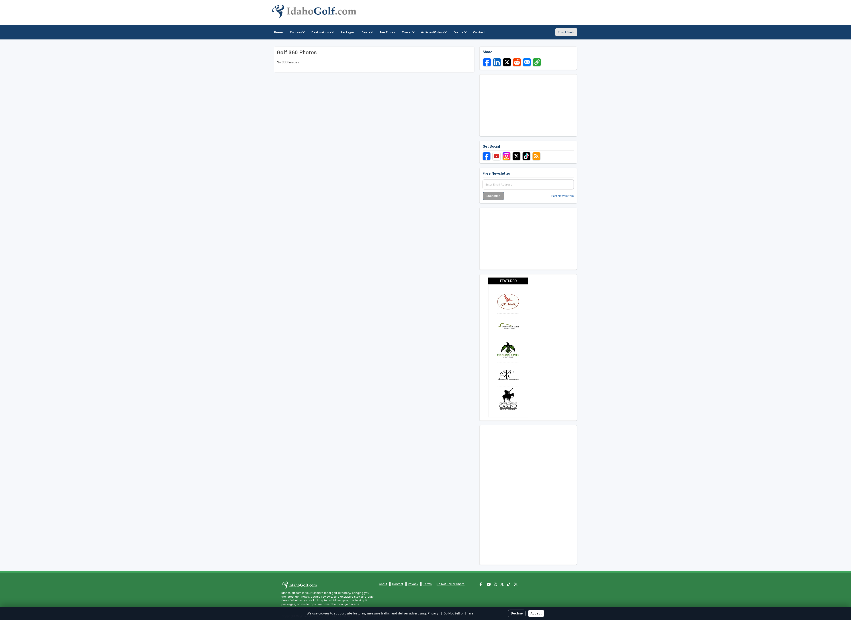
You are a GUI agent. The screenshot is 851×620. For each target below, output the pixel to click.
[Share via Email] (527, 62)
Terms (427, 584)
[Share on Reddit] (517, 62)
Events (458, 32)
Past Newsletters (562, 196)
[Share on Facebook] (487, 62)
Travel (407, 32)
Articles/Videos (432, 32)
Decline (517, 613)
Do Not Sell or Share (451, 584)
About (383, 584)
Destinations (321, 32)
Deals (365, 32)
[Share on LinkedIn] (497, 62)
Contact (397, 584)
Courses (296, 32)
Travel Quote (566, 32)
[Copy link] (537, 62)
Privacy (413, 584)
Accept (536, 613)
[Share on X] (507, 62)
